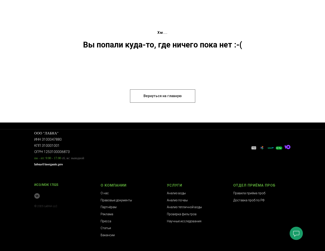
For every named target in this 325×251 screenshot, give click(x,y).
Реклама (107, 214)
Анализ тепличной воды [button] (184, 207)
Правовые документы (116, 200)
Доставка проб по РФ (248, 200)
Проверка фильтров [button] (182, 214)
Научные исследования (184, 221)
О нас (105, 193)
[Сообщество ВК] (37, 196)
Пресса (106, 221)
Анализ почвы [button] (177, 200)
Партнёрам (109, 207)
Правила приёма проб (249, 193)
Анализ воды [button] (176, 193)
